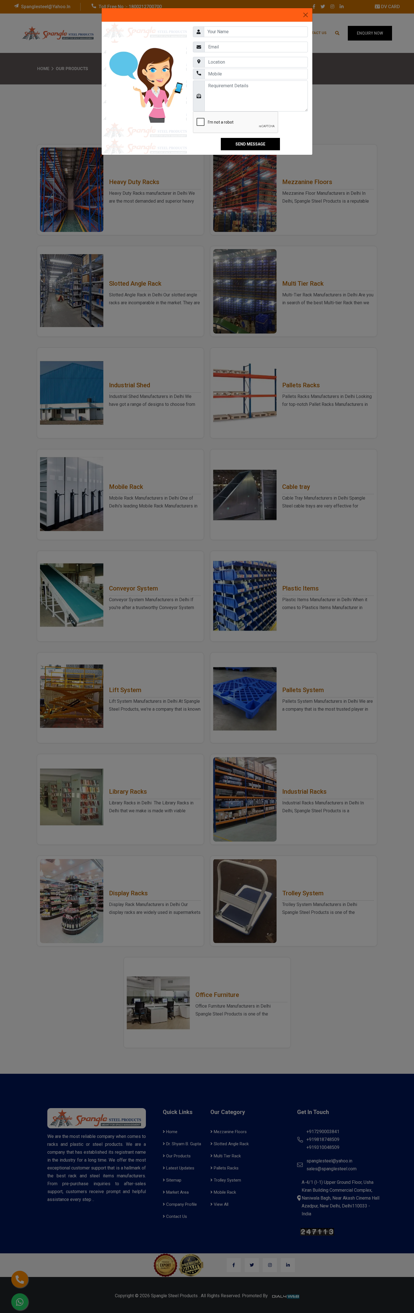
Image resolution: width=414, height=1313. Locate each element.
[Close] (305, 14)
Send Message (250, 144)
